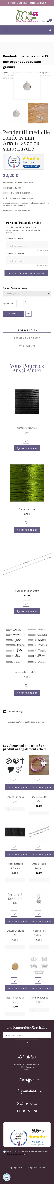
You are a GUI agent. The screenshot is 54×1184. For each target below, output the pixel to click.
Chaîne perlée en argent (27, 590)
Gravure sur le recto (15, 238)
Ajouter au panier (13, 314)
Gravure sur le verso (15, 253)
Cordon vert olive (27, 509)
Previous (4, 113)
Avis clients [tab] (27, 345)
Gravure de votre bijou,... (27, 672)
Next (49, 113)
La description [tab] (27, 330)
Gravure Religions (15, 796)
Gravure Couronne (39, 997)
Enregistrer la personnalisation (26, 272)
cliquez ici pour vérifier (15, 1154)
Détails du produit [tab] (27, 338)
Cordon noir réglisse (27, 427)
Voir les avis (31, 166)
